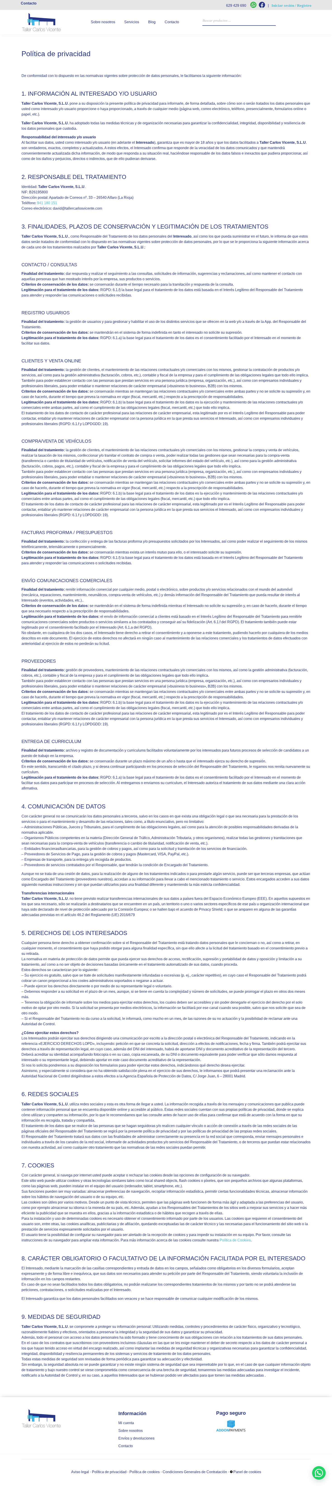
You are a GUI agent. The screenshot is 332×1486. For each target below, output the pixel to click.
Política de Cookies (235, 1240)
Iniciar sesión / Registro (291, 5)
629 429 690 (236, 5)
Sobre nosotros (103, 22)
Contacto (172, 22)
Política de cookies (144, 1472)
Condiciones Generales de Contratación (195, 1472)
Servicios (131, 22)
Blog (152, 22)
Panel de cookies (247, 1472)
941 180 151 (47, 203)
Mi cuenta (126, 1423)
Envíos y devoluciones (136, 1438)
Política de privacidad (109, 1472)
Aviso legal (80, 1472)
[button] (319, 1473)
